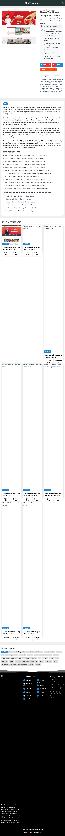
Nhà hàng (27, 658)
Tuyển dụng (13, 664)
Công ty (4, 655)
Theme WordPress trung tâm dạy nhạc (11, 633)
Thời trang (18, 661)
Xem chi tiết (17, 253)
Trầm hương (48, 661)
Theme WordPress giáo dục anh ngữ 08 (32, 633)
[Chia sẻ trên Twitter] (44, 95)
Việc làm (31, 664)
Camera (59, 652)
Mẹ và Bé (13, 658)
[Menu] (2, 3)
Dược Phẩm (22, 655)
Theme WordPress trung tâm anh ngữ (11, 494)
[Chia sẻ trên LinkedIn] (51, 95)
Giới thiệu (44, 655)
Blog (53, 652)
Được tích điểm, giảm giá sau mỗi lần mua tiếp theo (20, 202)
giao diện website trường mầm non (50, 79)
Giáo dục (52, 10)
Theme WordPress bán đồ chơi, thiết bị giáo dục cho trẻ (53, 494)
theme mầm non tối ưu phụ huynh (50, 84)
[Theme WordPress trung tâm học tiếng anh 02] (11, 235)
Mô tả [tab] (5, 103)
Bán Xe (32, 652)
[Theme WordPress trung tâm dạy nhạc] (11, 565)
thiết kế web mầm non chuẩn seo (50, 90)
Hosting (30, 211)
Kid (60, 79)
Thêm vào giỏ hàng (48, 69)
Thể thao (45, 658)
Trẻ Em (55, 661)
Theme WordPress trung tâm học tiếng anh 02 (11, 248)
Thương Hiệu (34, 661)
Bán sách (25, 652)
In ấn (50, 655)
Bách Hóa (11, 652)
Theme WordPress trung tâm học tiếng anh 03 (53, 356)
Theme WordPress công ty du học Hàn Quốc (32, 494)
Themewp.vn (30, 196)
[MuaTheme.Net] (32, 3)
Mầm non (52, 81)
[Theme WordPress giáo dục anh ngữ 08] (32, 565)
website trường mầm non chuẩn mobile (51, 91)
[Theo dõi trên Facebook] (51, 692)
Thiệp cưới (4, 661)
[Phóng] (4, 42)
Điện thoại (37, 655)
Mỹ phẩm (20, 658)
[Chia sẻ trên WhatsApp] (40, 95)
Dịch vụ (10, 655)
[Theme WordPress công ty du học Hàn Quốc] (32, 427)
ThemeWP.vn (7, 122)
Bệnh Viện (47, 652)
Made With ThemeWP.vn (32, 832)
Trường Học (5, 664)
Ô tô (40, 658)
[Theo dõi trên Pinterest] (60, 692)
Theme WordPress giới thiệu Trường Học (32, 248)
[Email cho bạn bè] (46, 95)
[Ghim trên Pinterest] (49, 95)
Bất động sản (39, 652)
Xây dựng (38, 664)
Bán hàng (18, 652)
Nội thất (34, 658)
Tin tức (41, 661)
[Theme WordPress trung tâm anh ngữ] (11, 427)
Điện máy (30, 655)
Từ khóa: (4, 652)
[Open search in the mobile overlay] (63, 3)
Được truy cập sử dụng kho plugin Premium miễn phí (20, 208)
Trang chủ (43, 10)
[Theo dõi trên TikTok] (54, 692)
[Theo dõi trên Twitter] (57, 692)
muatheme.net (56, 682)
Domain (25, 211)
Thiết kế (11, 661)
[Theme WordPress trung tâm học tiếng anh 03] (53, 289)
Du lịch (16, 655)
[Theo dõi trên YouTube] (51, 696)
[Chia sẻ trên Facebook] (42, 95)
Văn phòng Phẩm (22, 664)
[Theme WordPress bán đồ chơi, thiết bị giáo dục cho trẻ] (53, 427)
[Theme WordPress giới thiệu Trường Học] (32, 235)
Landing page (5, 658)
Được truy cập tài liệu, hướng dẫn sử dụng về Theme (20, 205)
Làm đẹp (56, 655)
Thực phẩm (26, 661)
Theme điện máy (54, 658)
